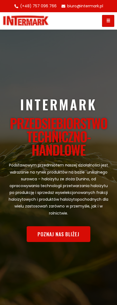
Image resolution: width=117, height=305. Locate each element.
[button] (58, 234)
